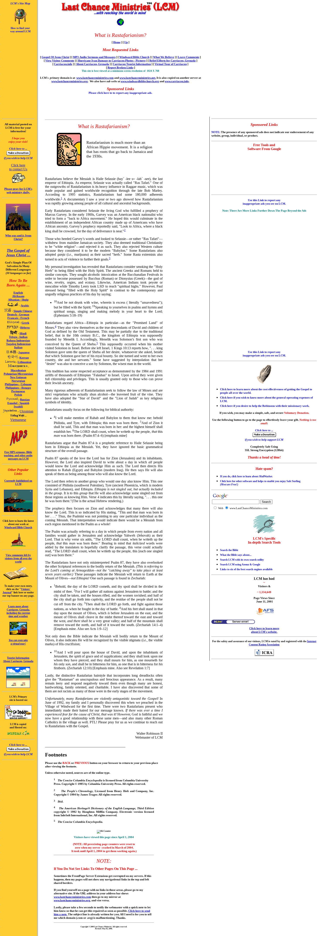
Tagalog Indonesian (18, 344)
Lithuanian (24, 362)
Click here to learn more (264, 628)
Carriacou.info (63, 64)
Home (117, 42)
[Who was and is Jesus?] (18, 229)
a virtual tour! (18, 643)
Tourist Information (18, 657)
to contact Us (18, 169)
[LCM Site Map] (20, 23)
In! (218, 621)
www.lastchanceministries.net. (138, 77)
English (18, 292)
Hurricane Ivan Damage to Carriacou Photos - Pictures (112, 60)
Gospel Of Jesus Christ (55, 57)
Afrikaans (18, 296)
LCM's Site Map (20, 3)
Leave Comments (188, 57)
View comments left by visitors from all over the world (18, 558)
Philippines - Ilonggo (18, 387)
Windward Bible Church (134, 57)
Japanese (24, 352)
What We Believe (163, 57)
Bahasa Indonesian (18, 340)
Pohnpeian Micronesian (18, 373)
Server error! (240, 621)
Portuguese (18, 391)
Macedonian (18, 370)
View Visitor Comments (59, 60)
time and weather (18, 616)
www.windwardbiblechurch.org (140, 81)
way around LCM (20, 31)
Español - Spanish (18, 403)
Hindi (23, 333)
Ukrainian (26, 411)
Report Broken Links (120, 67)
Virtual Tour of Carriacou (171, 64)
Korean (24, 357)
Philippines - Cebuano (18, 384)
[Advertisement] (15, 45)
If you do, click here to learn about (246, 476)
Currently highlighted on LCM (18, 482)
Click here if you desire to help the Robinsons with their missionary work (264, 405)
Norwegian (18, 380)
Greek (25, 322)
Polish (18, 394)
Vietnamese (18, 420)
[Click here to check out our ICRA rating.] (264, 655)
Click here (18, 165)
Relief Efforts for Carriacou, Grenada (172, 60)
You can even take (18, 640)
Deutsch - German (18, 314)
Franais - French (18, 318)
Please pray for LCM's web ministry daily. (18, 190)
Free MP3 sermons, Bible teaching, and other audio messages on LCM (18, 455)
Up (126, 42)
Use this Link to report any (264, 200)
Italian (18, 347)
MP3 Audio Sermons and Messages (94, 57)
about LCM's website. (264, 631)
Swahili (18, 406)
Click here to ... (18, 148)
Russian (25, 399)
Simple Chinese (22, 311)
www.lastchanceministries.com (95, 77)
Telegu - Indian (18, 337)
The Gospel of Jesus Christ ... (18, 252)
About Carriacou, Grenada (92, 64)
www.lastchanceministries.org (69, 81)
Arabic (25, 305)
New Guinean (18, 377)
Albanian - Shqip (18, 299)
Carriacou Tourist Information (132, 64)
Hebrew (25, 327)
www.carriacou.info (177, 81)
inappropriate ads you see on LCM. (264, 203)
